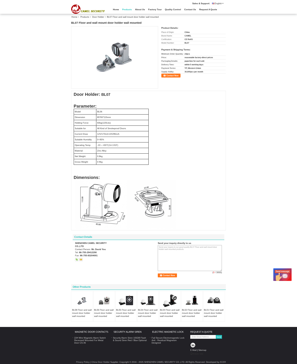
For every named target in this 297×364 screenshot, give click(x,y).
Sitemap (202, 350)
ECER (223, 362)
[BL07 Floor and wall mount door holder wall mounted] (115, 57)
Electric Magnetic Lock (168, 332)
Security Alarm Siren (128, 332)
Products (127, 9)
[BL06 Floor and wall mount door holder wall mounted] (104, 300)
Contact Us (190, 9)
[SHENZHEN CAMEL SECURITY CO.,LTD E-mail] (81, 259)
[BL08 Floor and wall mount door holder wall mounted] (82, 300)
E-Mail (193, 350)
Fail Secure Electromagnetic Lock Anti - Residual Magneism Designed (168, 340)
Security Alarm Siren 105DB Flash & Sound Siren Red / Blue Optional (130, 339)
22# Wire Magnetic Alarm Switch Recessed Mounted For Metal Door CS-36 (90, 340)
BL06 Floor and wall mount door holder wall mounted (104, 313)
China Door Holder (100, 362)
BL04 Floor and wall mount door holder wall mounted (147, 313)
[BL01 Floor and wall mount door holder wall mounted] (214, 300)
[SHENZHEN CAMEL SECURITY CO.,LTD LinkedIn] (193, 345)
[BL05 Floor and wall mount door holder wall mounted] (126, 300)
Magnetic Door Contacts (91, 332)
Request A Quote (208, 9)
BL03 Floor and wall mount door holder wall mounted (169, 313)
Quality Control (173, 9)
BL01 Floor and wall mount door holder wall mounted (213, 313)
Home (116, 9)
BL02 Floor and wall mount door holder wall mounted (191, 313)
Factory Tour (155, 9)
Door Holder (98, 17)
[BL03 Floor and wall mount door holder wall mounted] (170, 300)
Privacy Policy (83, 362)
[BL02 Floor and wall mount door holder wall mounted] (192, 300)
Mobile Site (197, 354)
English (218, 3)
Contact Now (172, 75)
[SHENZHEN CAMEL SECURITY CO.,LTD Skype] (76, 259)
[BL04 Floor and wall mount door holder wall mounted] (148, 300)
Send (219, 337)
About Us (140, 9)
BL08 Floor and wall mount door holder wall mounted (82, 313)
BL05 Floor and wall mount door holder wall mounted (126, 313)
